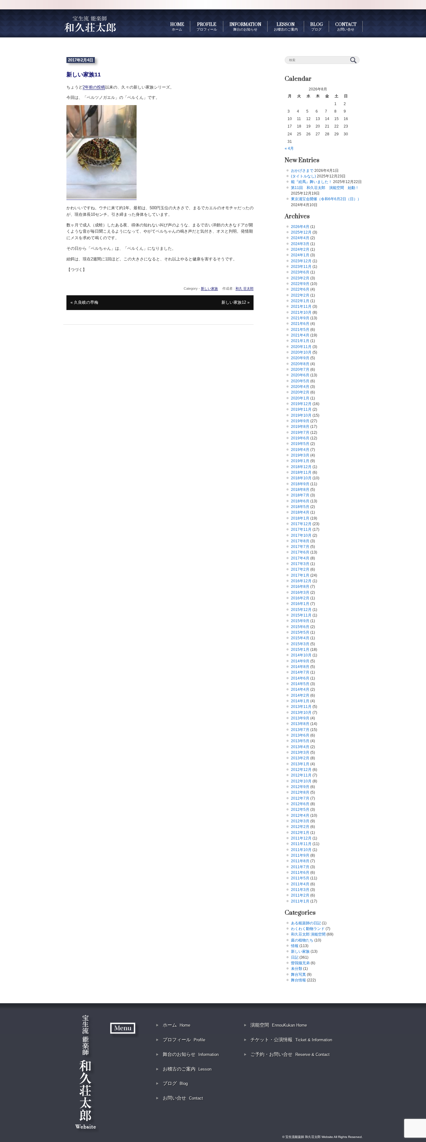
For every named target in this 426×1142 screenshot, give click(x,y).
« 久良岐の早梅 (84, 302)
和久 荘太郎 (244, 288)
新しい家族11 (83, 74)
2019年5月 (300, 444)
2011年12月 (301, 838)
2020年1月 (300, 398)
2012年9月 (300, 787)
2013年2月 (300, 758)
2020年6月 (300, 375)
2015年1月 (300, 649)
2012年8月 (300, 792)
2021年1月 (300, 341)
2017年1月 (300, 575)
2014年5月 (300, 684)
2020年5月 (300, 381)
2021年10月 (301, 312)
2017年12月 (301, 524)
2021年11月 (301, 306)
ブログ (175, 1083)
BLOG (316, 26)
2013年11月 (301, 706)
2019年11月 (301, 409)
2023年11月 (301, 266)
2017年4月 (300, 558)
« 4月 (289, 148)
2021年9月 (300, 318)
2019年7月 (300, 432)
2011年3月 (300, 890)
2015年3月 (300, 644)
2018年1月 (300, 518)
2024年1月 (300, 255)
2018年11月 (301, 472)
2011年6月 (300, 872)
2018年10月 (301, 478)
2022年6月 (300, 289)
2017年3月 (300, 564)
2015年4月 (300, 638)
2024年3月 (300, 244)
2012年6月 (300, 804)
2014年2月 (300, 695)
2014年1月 (300, 701)
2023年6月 (300, 272)
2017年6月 (300, 552)
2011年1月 (300, 901)
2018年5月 (300, 507)
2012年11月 (301, 775)
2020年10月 (301, 352)
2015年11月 (301, 615)
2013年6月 (300, 735)
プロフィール (184, 1039)
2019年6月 (300, 438)
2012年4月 (300, 815)
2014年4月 (300, 689)
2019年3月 (300, 455)
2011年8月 (300, 861)
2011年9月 (300, 855)
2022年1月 (300, 301)
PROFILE (206, 26)
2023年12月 (301, 261)
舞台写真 (298, 974)
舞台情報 (298, 980)
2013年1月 (300, 764)
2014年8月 (300, 667)
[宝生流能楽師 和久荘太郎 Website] (89, 23)
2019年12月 (301, 404)
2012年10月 (301, 781)
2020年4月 (300, 387)
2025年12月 (301, 232)
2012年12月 (301, 769)
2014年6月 (300, 678)
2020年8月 (300, 364)
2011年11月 (301, 844)
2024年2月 (300, 249)
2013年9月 (300, 718)
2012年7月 (300, 798)
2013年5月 (300, 741)
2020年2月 (300, 392)
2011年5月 (300, 878)
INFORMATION (245, 26)
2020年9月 (300, 358)
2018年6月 (300, 501)
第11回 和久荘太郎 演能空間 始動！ (325, 188)
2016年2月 (300, 598)
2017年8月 (300, 541)
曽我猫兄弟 (300, 963)
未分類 (296, 968)
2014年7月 (300, 672)
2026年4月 (300, 227)
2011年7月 (300, 867)
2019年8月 (300, 426)
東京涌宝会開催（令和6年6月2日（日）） (326, 199)
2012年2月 (300, 827)
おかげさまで (302, 170)
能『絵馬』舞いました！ (311, 182)
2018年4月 (300, 512)
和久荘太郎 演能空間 (308, 934)
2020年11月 (301, 347)
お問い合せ (183, 1098)
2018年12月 (301, 467)
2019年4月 (300, 450)
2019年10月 (301, 415)
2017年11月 (301, 529)
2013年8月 (300, 724)
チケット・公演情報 (291, 1039)
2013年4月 (300, 747)
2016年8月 (300, 586)
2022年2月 (300, 295)
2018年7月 (300, 495)
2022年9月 (300, 284)
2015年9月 (300, 621)
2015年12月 (301, 609)
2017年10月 (301, 535)
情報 (294, 946)
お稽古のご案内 (187, 1069)
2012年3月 (300, 821)
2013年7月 (300, 730)
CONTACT (345, 26)
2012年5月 (300, 809)
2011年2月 (300, 895)
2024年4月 (300, 238)
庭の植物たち (302, 940)
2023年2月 (300, 278)
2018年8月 (300, 489)
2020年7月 (300, 369)
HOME (177, 26)
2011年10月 (301, 850)
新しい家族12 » (235, 302)
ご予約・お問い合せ (290, 1054)
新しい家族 (209, 288)
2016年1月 (300, 604)
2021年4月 (300, 335)
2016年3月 (300, 592)
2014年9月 (300, 661)
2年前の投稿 (94, 87)
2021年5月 (300, 329)
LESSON (286, 26)
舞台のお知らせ (191, 1054)
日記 (294, 957)
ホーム (176, 1025)
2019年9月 (300, 421)
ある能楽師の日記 (306, 923)
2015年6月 (300, 627)
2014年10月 (301, 655)
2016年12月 (301, 581)
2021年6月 (300, 324)
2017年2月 (300, 569)
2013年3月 (300, 752)
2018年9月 (300, 484)
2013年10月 (301, 712)
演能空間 (278, 1025)
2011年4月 (300, 884)
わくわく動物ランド (308, 929)
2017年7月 (300, 546)
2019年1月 (300, 461)
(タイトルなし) (303, 176)
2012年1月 (300, 832)
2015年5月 (300, 632)
